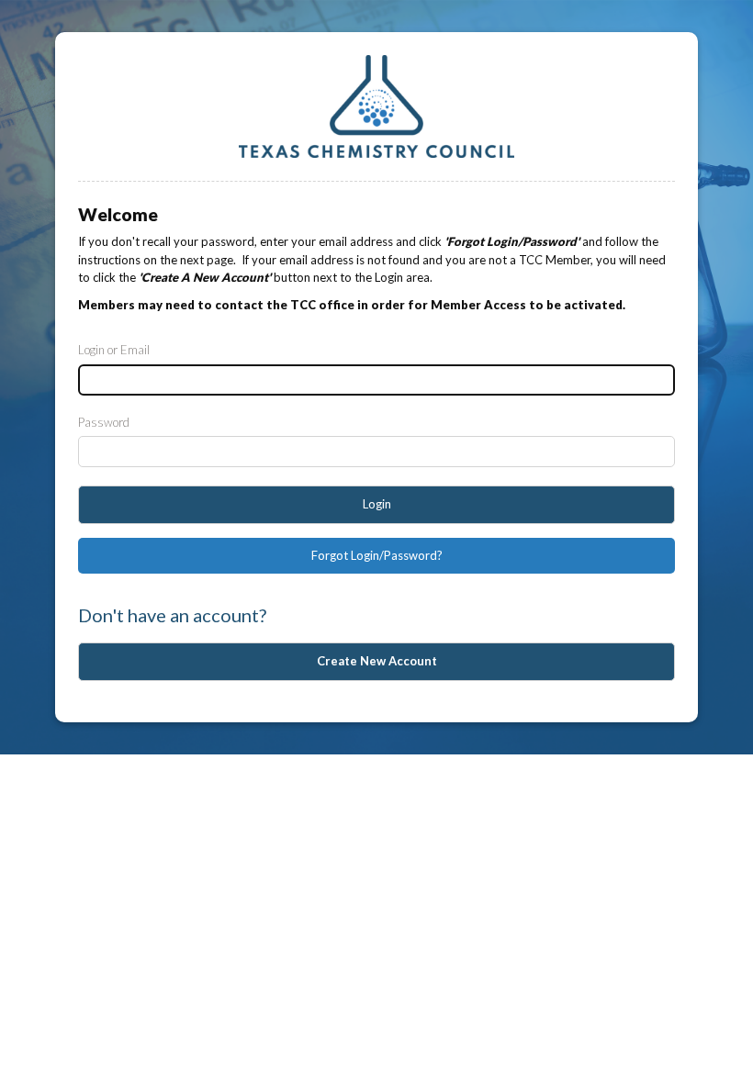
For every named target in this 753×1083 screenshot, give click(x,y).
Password (103, 422)
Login (377, 504)
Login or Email (114, 349)
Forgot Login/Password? (377, 555)
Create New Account (377, 660)
